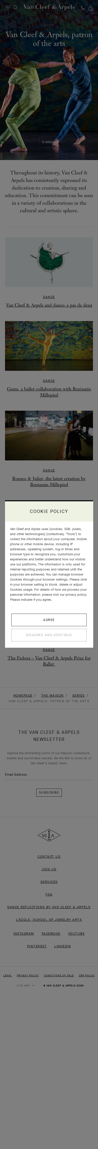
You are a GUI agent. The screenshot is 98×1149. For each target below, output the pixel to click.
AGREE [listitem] (49, 620)
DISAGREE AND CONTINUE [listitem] (49, 635)
